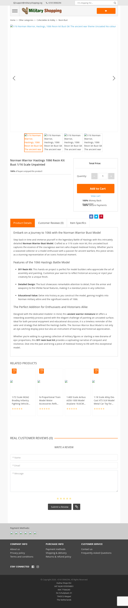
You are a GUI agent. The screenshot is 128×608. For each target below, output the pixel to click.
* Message (18, 473)
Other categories (26, 20)
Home (12, 20)
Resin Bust (63, 20)
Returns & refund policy (58, 556)
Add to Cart (97, 189)
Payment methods (55, 549)
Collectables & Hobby (46, 20)
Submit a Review (59, 506)
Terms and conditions (21, 556)
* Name (16, 457)
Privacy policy (17, 552)
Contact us (86, 549)
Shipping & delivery (56, 552)
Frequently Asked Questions (96, 552)
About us (15, 549)
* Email (16, 465)
